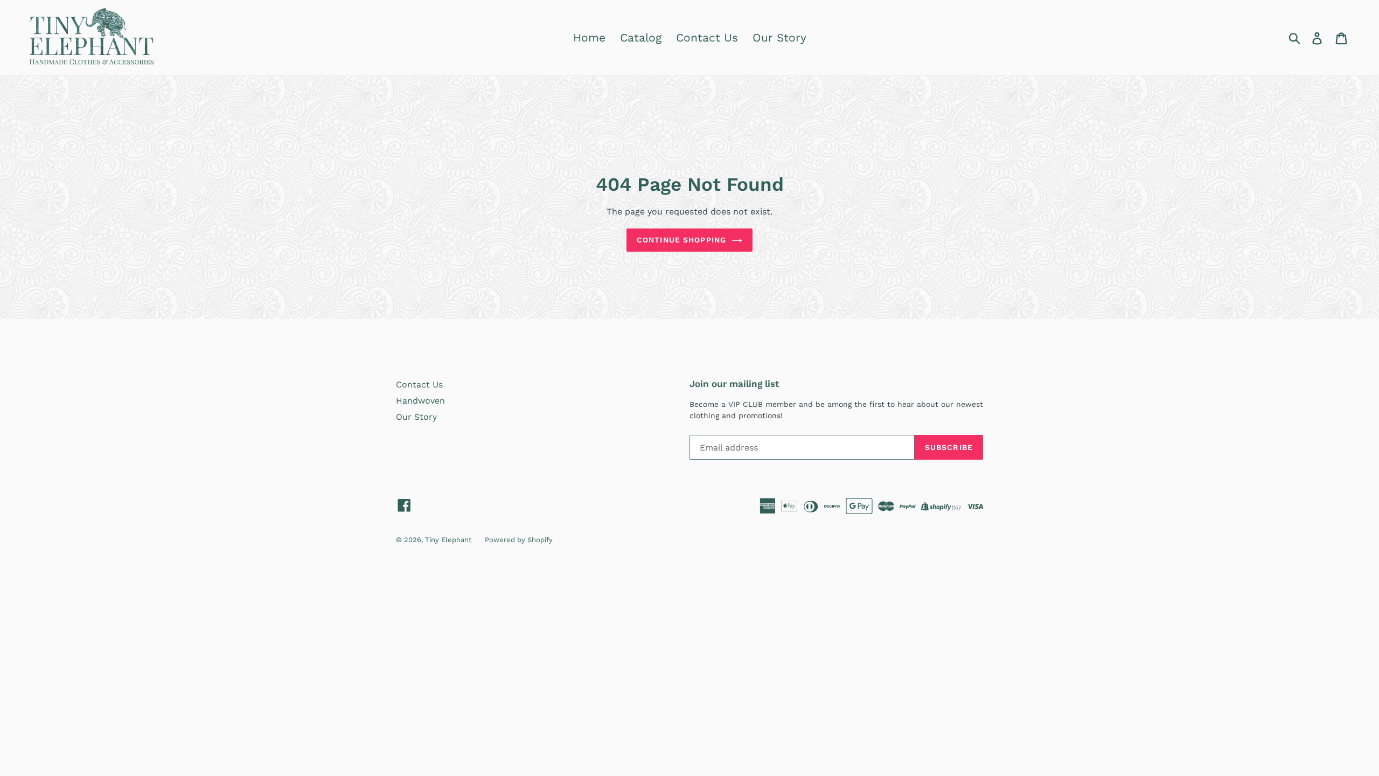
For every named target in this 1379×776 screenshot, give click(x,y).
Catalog (640, 37)
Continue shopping (681, 239)
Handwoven (420, 401)
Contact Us (707, 37)
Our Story (779, 37)
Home (589, 37)
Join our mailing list (734, 383)
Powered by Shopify (519, 540)
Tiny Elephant (448, 540)
